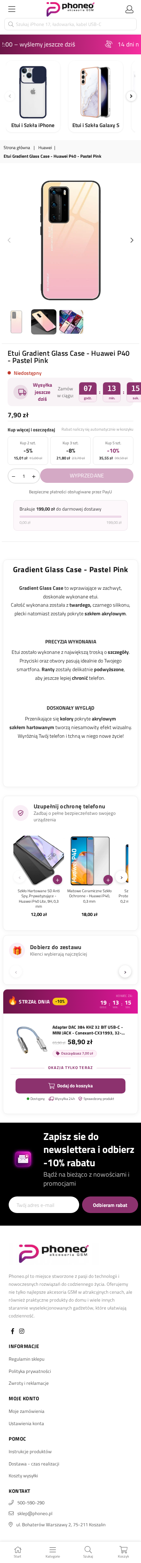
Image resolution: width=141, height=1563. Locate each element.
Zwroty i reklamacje (29, 1383)
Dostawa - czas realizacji (34, 1463)
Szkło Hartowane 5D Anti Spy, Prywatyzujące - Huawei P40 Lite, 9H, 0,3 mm (39, 898)
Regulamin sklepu (26, 1358)
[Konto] (129, 9)
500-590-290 (30, 1502)
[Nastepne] (131, 96)
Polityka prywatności (30, 1371)
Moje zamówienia (26, 1411)
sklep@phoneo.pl (34, 1513)
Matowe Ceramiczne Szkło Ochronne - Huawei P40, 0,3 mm (89, 896)
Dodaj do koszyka (75, 1085)
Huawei (45, 148)
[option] (70, 240)
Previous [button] (9, 240)
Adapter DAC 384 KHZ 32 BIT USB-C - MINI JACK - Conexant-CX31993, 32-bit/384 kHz (87, 1030)
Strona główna (17, 148)
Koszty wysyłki (23, 1475)
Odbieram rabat (110, 1205)
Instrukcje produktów (30, 1451)
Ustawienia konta (26, 1423)
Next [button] (132, 240)
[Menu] (11, 9)
